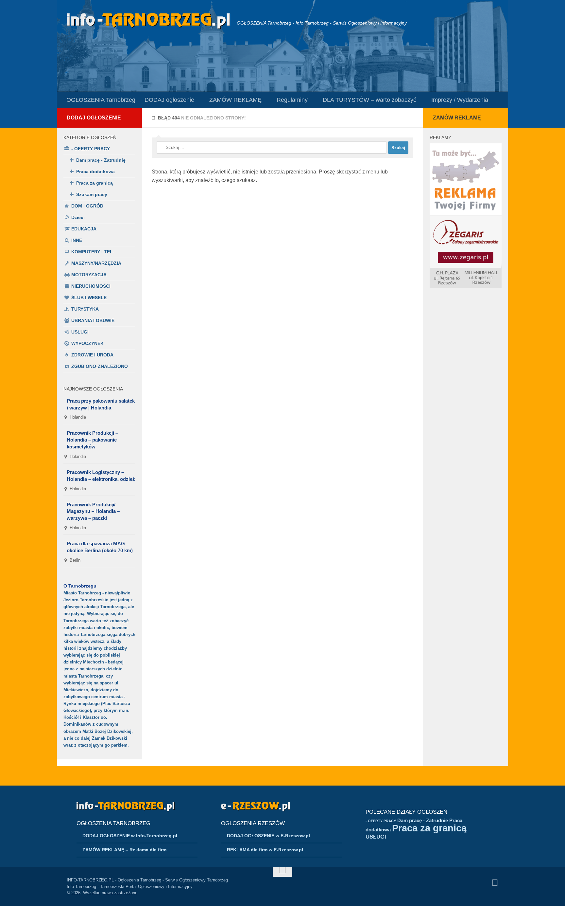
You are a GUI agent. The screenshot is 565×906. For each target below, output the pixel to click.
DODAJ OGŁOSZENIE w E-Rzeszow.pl (268, 835)
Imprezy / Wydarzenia (459, 100)
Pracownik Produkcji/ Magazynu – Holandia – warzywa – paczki (93, 511)
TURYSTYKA (85, 309)
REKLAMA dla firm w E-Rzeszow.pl (265, 849)
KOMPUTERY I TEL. (92, 251)
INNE (76, 240)
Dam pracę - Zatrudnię (101, 160)
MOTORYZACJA (89, 274)
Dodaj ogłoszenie (94, 117)
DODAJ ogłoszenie (169, 100)
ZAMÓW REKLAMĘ (235, 100)
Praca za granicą (94, 183)
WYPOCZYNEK (87, 343)
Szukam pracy (91, 194)
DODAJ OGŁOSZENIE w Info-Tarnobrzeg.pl (129, 835)
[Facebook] (494, 882)
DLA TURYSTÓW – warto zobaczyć (369, 100)
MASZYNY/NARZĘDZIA (96, 263)
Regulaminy (292, 100)
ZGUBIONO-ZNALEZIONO (99, 366)
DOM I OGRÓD (87, 205)
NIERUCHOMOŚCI (91, 286)
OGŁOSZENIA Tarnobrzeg (100, 100)
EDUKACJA (83, 228)
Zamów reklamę (457, 117)
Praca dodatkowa (95, 171)
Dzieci (78, 217)
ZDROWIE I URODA (92, 354)
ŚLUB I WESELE (89, 297)
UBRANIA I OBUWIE (92, 320)
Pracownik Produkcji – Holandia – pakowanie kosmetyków (92, 439)
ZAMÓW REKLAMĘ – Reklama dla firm (124, 849)
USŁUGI (80, 332)
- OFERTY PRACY (90, 148)
